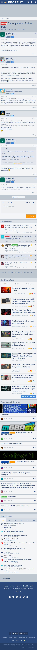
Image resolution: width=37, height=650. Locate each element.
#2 (35, 65)
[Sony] (2, 570)
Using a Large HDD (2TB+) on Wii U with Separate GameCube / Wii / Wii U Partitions (18, 247)
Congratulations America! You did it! (14, 548)
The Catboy (6, 536)
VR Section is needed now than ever (14, 523)
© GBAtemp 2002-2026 (28, 647)
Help (13, 640)
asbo (6, 239)
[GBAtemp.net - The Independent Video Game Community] (13, 2)
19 (35, 447)
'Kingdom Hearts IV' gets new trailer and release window (23, 321)
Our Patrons (16, 588)
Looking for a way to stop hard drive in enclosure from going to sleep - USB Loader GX (18, 227)
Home (6, 585)
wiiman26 (7, 231)
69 (35, 339)
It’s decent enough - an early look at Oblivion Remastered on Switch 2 (23, 376)
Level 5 (12, 93)
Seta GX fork (5, 414)
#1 (35, 40)
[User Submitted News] (15, 520)
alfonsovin (6, 546)
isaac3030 (6, 572)
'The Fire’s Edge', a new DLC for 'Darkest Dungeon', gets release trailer (24, 311)
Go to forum (25, 396)
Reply (34, 54)
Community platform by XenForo (19, 644)
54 (35, 348)
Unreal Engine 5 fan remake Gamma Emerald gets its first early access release (23, 334)
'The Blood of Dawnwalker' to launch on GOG (23, 289)
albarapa (6, 562)
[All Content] (3, 520)
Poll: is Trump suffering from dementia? (15, 535)
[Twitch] (13, 647)
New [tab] (6, 284)
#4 (35, 118)
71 (35, 306)
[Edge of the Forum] (21, 520)
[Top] (21, 640)
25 (35, 326)
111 (35, 418)
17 (35, 467)
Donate (16, 633)
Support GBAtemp (27, 588)
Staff (31, 585)
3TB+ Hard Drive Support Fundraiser (16, 256)
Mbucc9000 (8, 250)
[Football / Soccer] (2, 539)
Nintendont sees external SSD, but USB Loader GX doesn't (18, 237)
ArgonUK (6, 557)
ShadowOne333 (16, 371)
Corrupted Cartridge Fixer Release (13, 531)
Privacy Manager (13, 637)
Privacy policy (31, 637)
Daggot (5, 525)
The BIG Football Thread (11, 539)
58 (35, 438)
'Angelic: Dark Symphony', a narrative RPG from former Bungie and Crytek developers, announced (23, 388)
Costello (22, 348)
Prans (25, 293)
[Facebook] (5, 647)
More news (32, 396)
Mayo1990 (6, 529)
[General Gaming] (2, 552)
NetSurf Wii (12, 496)
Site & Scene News (7, 280)
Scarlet (25, 306)
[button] (2, 2)
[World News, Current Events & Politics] (2, 536)
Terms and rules (22, 637)
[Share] (33, 40)
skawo (5, 533)
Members (7, 588)
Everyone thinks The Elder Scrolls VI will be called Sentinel (23, 343)
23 (35, 393)
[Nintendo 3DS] (2, 532)
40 (35, 381)
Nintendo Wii (14, 231)
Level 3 (12, 36)
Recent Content (6, 516)
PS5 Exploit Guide (9, 556)
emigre (5, 540)
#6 (35, 185)
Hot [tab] (18, 284)
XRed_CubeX (7, 566)
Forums (12, 585)
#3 (35, 96)
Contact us (4, 637)
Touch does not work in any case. (13, 565)
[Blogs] (34, 520)
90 (35, 371)
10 (35, 478)
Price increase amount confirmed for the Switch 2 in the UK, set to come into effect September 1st (23, 301)
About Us (18, 591)
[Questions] (28, 520)
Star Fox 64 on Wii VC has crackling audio (15, 506)
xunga (6, 266)
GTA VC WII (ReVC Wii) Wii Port (11, 444)
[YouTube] (20, 647)
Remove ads (24, 633)
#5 (35, 146)
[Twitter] (17, 647)
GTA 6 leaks (7, 552)
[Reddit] (9, 647)
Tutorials (25, 585)
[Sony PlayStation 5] (2, 556)
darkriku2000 (5, 29)
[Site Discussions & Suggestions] (2, 524)
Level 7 (12, 115)
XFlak (6, 257)
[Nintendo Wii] (2, 528)
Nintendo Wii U (15, 250)
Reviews (18, 585)
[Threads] (9, 520)
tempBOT (22, 360)
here (10, 129)
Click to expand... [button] (18, 163)
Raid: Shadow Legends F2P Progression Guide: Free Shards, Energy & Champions (24, 355)
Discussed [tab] (30, 284)
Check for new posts (19, 197)
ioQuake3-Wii (7, 527)
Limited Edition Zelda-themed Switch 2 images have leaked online (23, 365)
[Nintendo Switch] (2, 544)
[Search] (28, 2)
